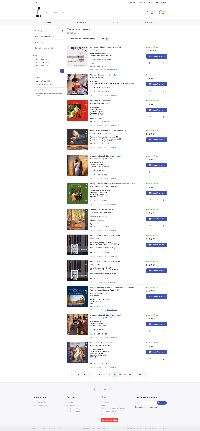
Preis (35, 55)
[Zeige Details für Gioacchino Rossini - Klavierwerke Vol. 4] (77, 165)
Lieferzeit (36, 77)
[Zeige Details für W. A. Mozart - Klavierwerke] (77, 110)
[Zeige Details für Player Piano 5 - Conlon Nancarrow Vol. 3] (77, 245)
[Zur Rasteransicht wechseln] (103, 39)
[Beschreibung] (163, 63)
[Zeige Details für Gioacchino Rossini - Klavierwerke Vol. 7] (77, 324)
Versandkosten (112, 69)
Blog (151, 2)
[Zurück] (85, 374)
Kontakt (132, 2)
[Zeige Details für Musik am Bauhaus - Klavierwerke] (77, 84)
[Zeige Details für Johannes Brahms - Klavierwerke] (77, 219)
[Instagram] (100, 389)
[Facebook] (94, 389)
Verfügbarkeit (38, 90)
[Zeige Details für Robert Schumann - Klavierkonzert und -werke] (77, 139)
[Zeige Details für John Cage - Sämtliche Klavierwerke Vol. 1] (77, 56)
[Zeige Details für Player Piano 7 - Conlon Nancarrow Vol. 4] (77, 270)
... (94, 374)
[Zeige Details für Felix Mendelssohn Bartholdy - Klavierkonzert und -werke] (77, 296)
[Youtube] (105, 389)
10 (120, 374)
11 (125, 374)
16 (140, 374)
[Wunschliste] (149, 63)
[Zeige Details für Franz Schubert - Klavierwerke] (77, 352)
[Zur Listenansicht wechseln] (107, 39)
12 (130, 374)
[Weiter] (145, 374)
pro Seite (73, 374)
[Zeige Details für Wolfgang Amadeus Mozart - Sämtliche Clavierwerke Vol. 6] (77, 193)
